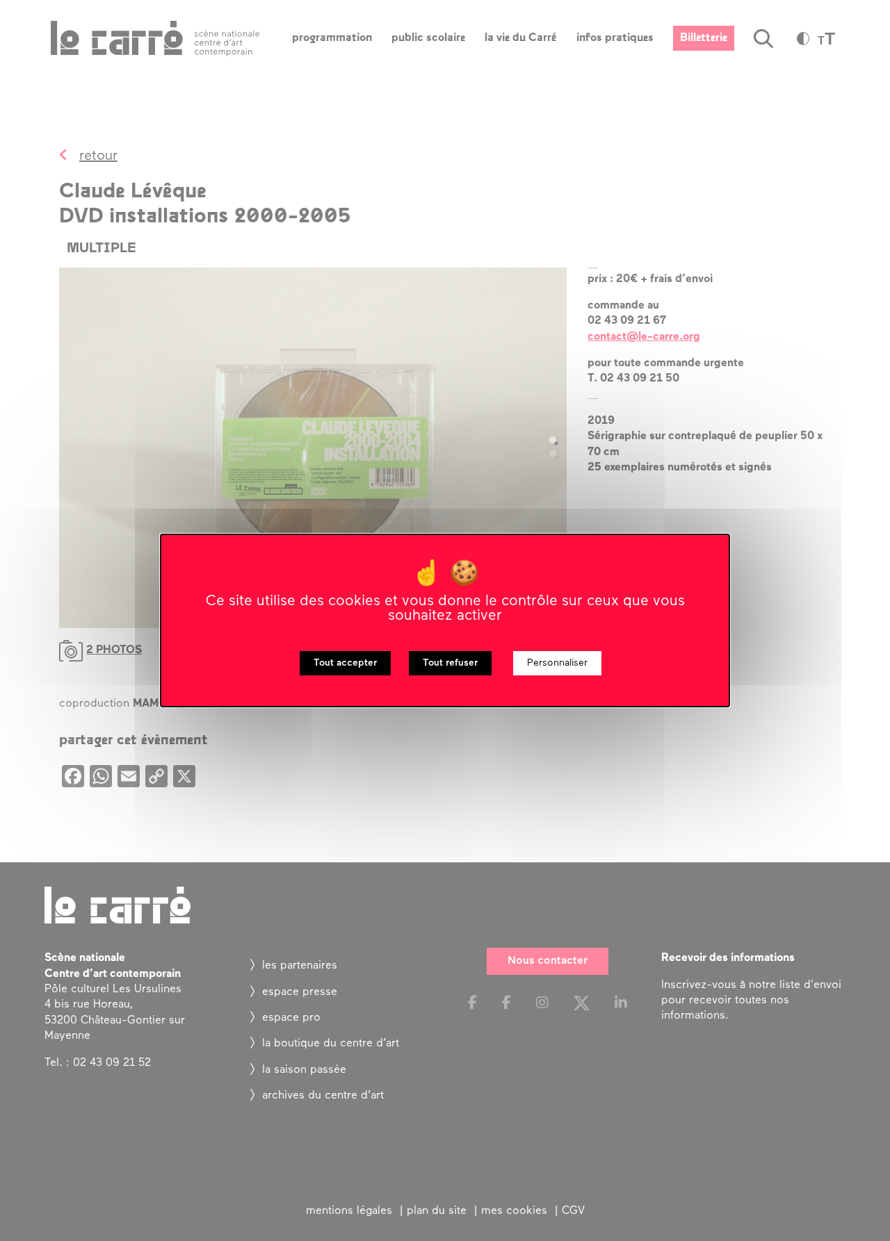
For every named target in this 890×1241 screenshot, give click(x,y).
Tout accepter (345, 663)
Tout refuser (450, 663)
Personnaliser (557, 663)
